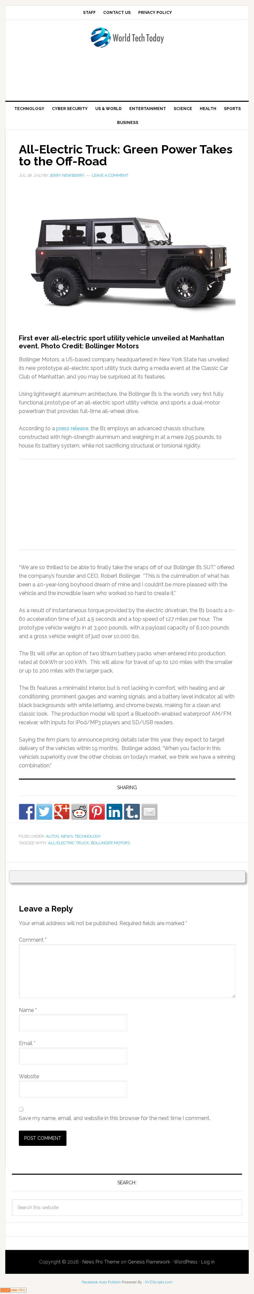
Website (29, 1076)
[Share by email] (149, 812)
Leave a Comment (110, 175)
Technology (88, 836)
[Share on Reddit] (79, 812)
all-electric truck (68, 843)
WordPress (185, 1262)
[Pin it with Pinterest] (97, 812)
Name (28, 1010)
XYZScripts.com (159, 1282)
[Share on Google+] (62, 812)
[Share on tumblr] (132, 812)
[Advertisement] (127, 76)
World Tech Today (126, 41)
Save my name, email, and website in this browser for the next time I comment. (114, 1118)
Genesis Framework (149, 1262)
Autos (52, 836)
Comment (33, 940)
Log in (208, 1262)
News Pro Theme (100, 1262)
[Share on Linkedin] (114, 812)
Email (27, 1043)
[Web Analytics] (13, 1289)
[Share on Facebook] (27, 812)
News (67, 836)
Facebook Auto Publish (101, 1282)
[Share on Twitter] (44, 812)
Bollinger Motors (110, 843)
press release (72, 428)
